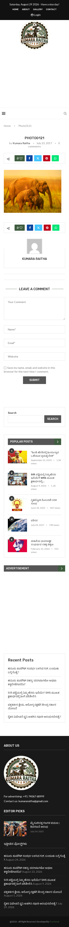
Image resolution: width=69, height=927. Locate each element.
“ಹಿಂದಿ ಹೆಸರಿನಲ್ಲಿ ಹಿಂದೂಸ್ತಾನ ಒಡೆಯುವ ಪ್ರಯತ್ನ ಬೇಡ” (45, 454)
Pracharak (54, 921)
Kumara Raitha (21, 143)
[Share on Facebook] (29, 158)
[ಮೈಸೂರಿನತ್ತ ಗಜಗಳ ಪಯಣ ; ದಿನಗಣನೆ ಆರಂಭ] (15, 828)
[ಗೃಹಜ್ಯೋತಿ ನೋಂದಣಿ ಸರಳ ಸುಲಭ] (17, 504)
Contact (51, 9)
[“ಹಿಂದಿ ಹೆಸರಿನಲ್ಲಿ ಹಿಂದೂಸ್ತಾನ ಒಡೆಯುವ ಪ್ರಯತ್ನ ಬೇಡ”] (17, 457)
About (26, 9)
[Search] (65, 113)
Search (12, 412)
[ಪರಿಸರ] (17, 525)
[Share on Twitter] (38, 158)
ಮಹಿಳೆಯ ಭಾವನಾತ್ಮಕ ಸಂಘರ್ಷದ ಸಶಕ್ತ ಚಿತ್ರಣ (42, 543)
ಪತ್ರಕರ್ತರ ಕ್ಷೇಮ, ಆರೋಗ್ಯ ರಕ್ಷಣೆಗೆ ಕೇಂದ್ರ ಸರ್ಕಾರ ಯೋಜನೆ (33, 891)
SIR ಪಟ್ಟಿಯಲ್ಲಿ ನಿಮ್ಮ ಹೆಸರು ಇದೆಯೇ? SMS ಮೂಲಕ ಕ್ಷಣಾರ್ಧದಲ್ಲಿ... (43, 478)
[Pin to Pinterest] (46, 158)
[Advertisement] (34, 79)
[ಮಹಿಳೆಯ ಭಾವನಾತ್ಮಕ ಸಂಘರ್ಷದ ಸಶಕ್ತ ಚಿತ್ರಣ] (17, 545)
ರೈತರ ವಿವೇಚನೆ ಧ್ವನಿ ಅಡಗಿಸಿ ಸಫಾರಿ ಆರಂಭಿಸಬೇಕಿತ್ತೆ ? (34, 716)
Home (15, 9)
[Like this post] (21, 158)
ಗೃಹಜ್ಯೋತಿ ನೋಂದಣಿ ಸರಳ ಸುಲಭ (44, 502)
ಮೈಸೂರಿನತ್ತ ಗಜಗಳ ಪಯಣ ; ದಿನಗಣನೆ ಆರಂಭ (45, 824)
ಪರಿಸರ (34, 520)
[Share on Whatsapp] (55, 158)
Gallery (38, 9)
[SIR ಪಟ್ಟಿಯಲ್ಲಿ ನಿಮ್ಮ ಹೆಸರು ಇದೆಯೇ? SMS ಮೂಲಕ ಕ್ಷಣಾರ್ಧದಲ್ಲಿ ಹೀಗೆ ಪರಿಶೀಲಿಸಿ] (17, 479)
